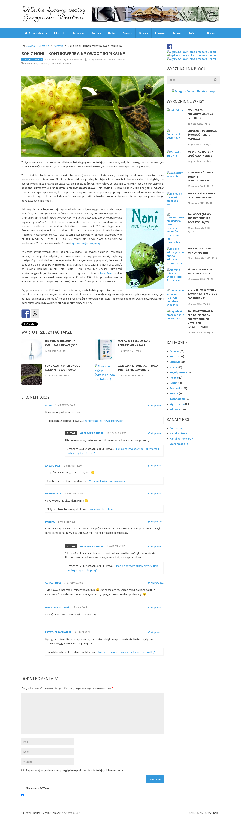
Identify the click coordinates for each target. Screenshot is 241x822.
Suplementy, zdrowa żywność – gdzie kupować (202, 134)
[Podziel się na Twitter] (35, 313)
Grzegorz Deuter (97, 59)
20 (211, 279)
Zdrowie (160, 33)
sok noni (43, 63)
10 (212, 332)
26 (208, 303)
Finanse (127, 33)
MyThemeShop (209, 813)
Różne (192, 33)
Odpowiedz (157, 405)
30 (142, 375)
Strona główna (37, 33)
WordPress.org (179, 444)
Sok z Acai (55, 63)
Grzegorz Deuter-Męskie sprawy (40, 813)
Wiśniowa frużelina (101, 509)
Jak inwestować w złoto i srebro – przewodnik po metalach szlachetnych (200, 319)
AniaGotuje (53, 465)
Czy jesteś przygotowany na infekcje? (200, 114)
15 (211, 186)
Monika (50, 521)
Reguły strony (178, 372)
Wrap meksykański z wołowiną (107, 481)
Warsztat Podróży (58, 607)
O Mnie (210, 33)
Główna (30, 46)
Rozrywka (78, 33)
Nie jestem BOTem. (37, 788)
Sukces (143, 33)
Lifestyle (59, 33)
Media (111, 33)
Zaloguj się (176, 428)
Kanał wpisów (178, 433)
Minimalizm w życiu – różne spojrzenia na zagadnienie (202, 294)
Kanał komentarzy (181, 438)
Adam (48, 405)
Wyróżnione (177, 404)
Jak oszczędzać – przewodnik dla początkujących (200, 218)
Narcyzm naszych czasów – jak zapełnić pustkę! (126, 652)
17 (192, 231)
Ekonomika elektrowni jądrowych (103, 420)
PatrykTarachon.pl (58, 632)
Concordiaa (53, 582)
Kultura (96, 33)
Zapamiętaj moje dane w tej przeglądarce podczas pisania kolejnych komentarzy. (74, 770)
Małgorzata (53, 493)
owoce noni (31, 63)
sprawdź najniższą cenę (86, 243)
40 (211, 203)
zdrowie (67, 63)
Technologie (177, 398)
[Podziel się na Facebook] (25, 313)
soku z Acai (104, 273)
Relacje (177, 33)
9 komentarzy (74, 59)
